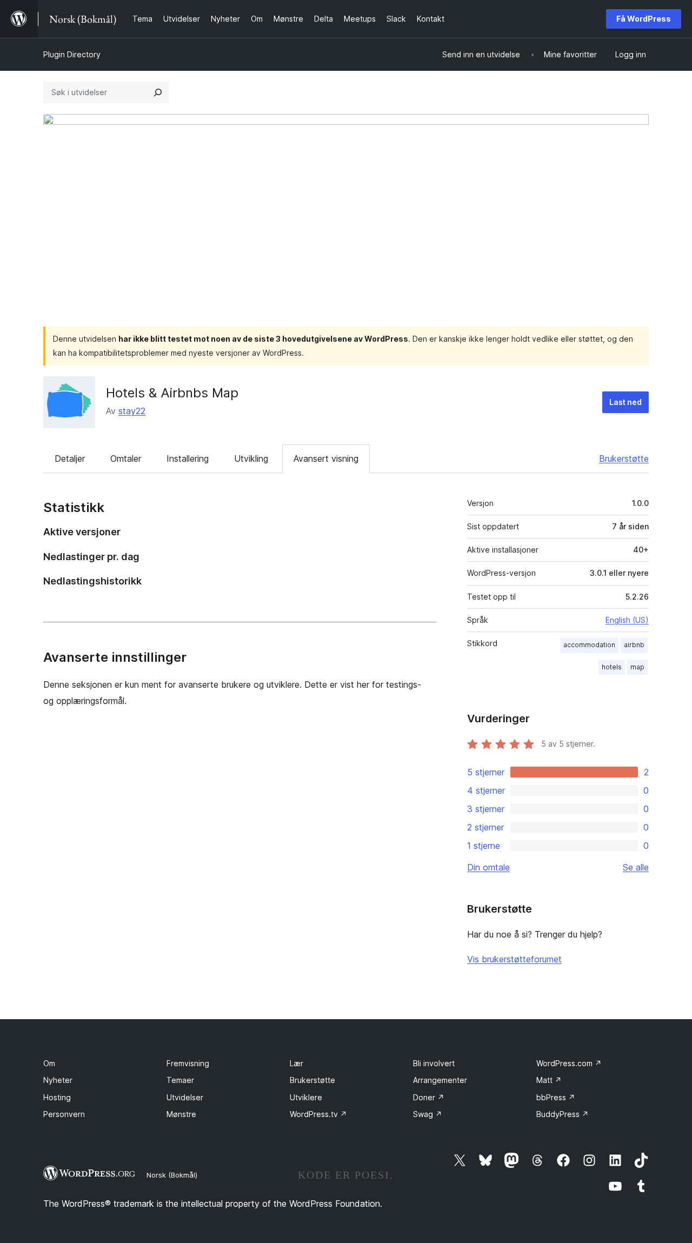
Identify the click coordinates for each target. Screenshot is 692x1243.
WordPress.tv (318, 1114)
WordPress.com (569, 1063)
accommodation (589, 645)
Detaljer (70, 458)
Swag (427, 1114)
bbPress (555, 1097)
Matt (549, 1080)
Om (49, 1063)
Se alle (636, 867)
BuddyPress (562, 1114)
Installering (188, 458)
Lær (296, 1063)
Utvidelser (185, 1097)
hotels (612, 667)
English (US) (627, 619)
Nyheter (57, 1080)
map (637, 667)
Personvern (64, 1114)
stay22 (131, 411)
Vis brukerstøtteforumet (514, 959)
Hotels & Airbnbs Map (172, 393)
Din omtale (488, 867)
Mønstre (181, 1114)
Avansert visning (326, 458)
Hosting (57, 1097)
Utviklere (306, 1097)
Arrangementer (440, 1080)
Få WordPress (643, 18)
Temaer (180, 1080)
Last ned (625, 402)
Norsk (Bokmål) (172, 1175)
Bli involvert (434, 1063)
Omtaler (125, 458)
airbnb (634, 645)
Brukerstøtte (624, 458)
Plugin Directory (72, 54)
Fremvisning (188, 1063)
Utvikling (251, 458)
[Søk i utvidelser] (158, 92)
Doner (428, 1097)
